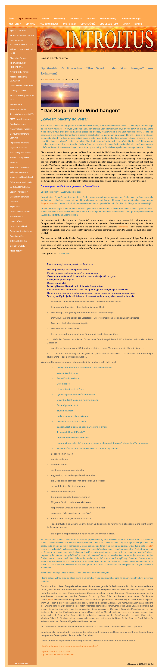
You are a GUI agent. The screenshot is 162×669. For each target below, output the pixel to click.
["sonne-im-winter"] (60, 106)
